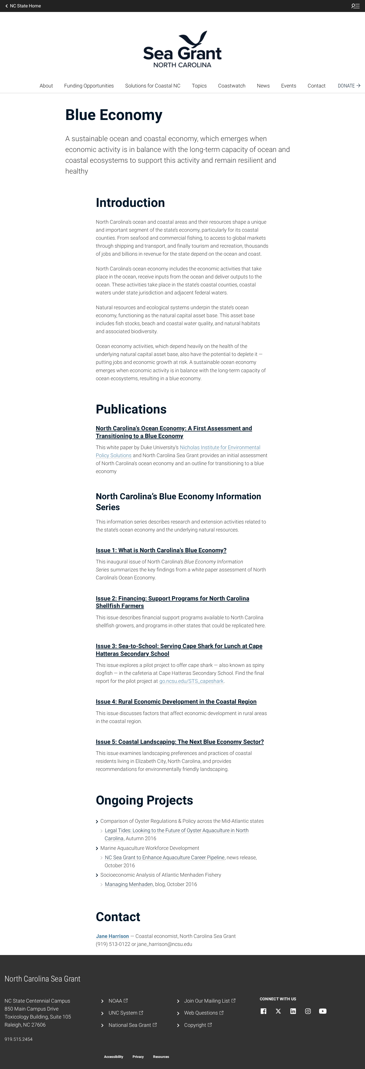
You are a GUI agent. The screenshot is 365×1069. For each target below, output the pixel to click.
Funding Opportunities (89, 86)
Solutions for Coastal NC (153, 86)
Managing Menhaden (129, 884)
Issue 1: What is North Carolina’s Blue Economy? (161, 550)
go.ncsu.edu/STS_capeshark (191, 681)
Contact (317, 86)
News (263, 86)
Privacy (138, 1057)
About (46, 86)
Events (288, 86)
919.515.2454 (19, 1039)
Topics (199, 86)
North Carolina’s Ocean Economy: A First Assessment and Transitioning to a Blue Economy (174, 432)
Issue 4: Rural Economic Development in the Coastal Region (176, 701)
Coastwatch (232, 86)
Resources (161, 1057)
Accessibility (113, 1057)
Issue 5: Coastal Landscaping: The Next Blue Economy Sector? (180, 741)
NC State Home (25, 6)
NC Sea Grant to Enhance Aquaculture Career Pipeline (164, 857)
